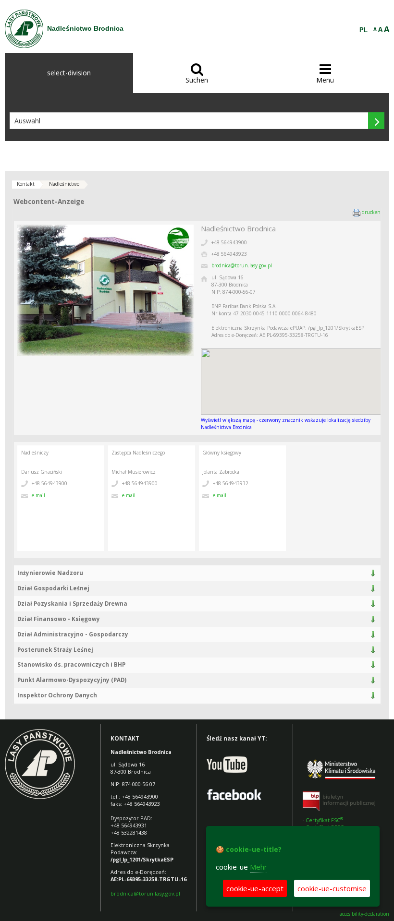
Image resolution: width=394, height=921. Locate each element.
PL (363, 30)
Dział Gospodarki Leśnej (53, 588)
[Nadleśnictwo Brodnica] (24, 29)
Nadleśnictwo (64, 183)
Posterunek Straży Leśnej (55, 649)
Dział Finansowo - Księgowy (58, 618)
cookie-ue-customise (332, 888)
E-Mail (38, 495)
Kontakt (26, 183)
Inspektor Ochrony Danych (57, 695)
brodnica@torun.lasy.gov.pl (241, 265)
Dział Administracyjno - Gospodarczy (72, 634)
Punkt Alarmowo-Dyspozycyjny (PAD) (71, 679)
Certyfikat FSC (325, 820)
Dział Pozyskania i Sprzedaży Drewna (72, 603)
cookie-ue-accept (254, 888)
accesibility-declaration (364, 914)
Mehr (258, 867)
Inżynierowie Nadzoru (50, 572)
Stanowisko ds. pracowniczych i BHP (71, 664)
